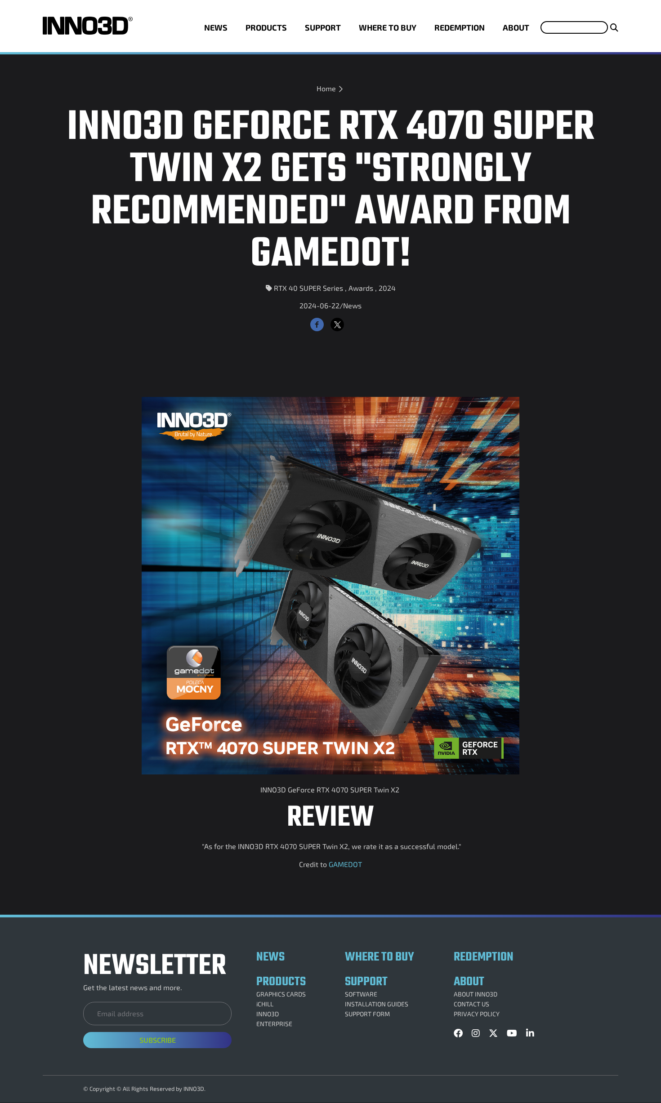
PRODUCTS (266, 27)
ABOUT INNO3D (475, 994)
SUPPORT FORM (367, 1014)
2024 (387, 288)
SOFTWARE (361, 994)
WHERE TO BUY (387, 27)
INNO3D (267, 1014)
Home (326, 88)
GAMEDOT (345, 864)
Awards (360, 288)
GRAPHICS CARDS (281, 994)
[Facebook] (317, 324)
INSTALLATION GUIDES (376, 1004)
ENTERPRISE (274, 1024)
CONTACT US (471, 1004)
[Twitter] (337, 324)
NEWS (216, 27)
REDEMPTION (459, 27)
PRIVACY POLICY (477, 1014)
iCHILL (264, 1004)
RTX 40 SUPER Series (308, 288)
